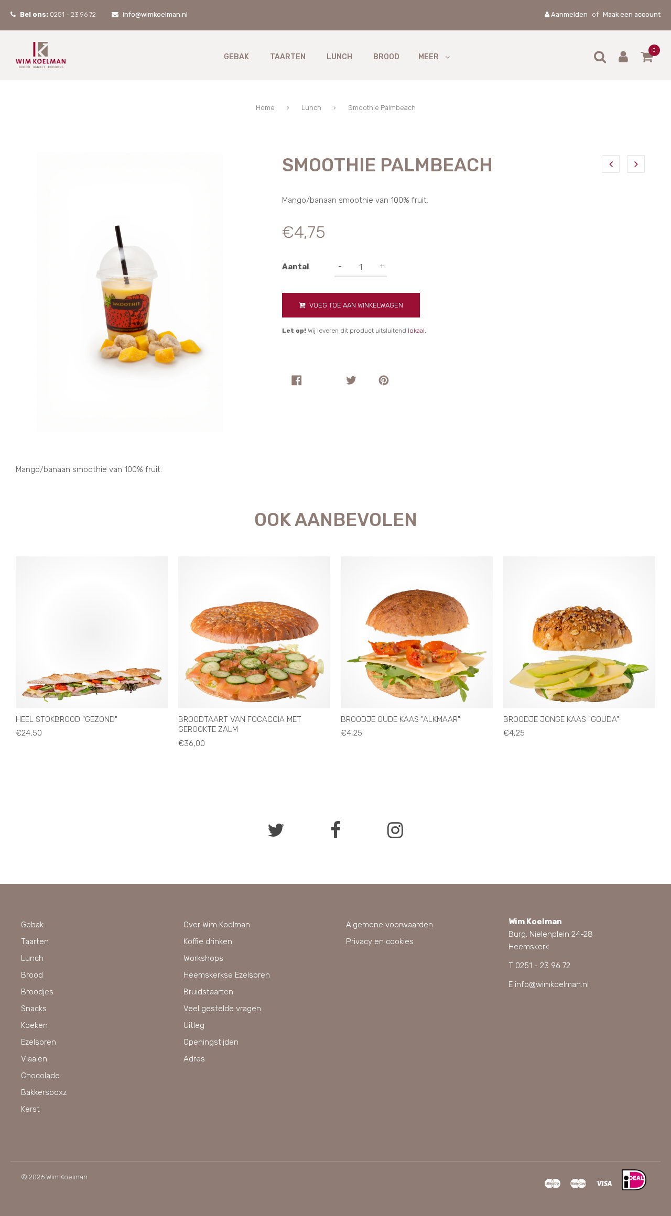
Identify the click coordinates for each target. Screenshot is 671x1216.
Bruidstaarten (208, 991)
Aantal (295, 266)
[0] (646, 59)
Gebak (236, 56)
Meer (428, 56)
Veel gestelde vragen (222, 1008)
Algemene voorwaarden (389, 924)
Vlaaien (34, 1059)
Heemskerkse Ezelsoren (226, 975)
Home (265, 108)
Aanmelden (568, 14)
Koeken (34, 1025)
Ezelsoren (38, 1042)
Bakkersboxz (44, 1092)
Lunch (339, 56)
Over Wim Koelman (216, 924)
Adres (194, 1059)
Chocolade (40, 1075)
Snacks (34, 1008)
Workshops (203, 958)
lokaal (416, 330)
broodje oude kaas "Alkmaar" (400, 719)
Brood (386, 56)
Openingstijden (211, 1042)
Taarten (288, 56)
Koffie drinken (207, 941)
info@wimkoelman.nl (155, 14)
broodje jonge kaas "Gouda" (561, 719)
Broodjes (37, 991)
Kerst (30, 1109)
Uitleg (193, 1025)
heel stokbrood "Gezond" (66, 719)
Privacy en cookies (380, 941)
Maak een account (632, 14)
